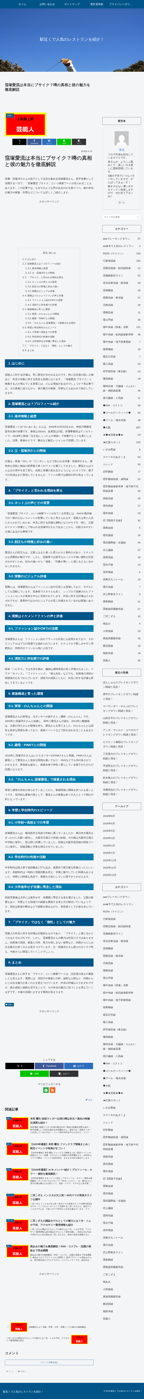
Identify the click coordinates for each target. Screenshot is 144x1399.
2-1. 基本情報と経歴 (38, 268)
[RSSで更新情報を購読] (52, 1090)
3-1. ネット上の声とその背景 (42, 282)
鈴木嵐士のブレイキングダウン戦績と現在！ (120, 780)
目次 (45, 252)
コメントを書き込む (49, 1362)
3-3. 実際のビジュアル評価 (41, 291)
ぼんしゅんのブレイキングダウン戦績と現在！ (120, 684)
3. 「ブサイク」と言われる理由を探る (44, 277)
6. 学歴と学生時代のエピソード (41, 327)
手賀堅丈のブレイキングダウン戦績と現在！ (120, 768)
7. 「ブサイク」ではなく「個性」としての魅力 (48, 345)
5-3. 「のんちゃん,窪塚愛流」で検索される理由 (51, 323)
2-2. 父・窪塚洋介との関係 (41, 273)
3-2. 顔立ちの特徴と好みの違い (43, 286)
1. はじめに (30, 259)
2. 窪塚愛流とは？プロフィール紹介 (43, 263)
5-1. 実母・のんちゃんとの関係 (43, 314)
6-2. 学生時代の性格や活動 (41, 336)
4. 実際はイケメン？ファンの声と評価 (44, 295)
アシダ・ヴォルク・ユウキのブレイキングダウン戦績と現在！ (120, 732)
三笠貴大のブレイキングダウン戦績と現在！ (120, 756)
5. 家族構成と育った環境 (37, 309)
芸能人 (10, 1005)
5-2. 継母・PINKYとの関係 (41, 318)
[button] (79, 142)
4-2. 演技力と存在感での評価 (42, 304)
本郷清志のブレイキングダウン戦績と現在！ (120, 792)
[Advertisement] (49, 101)
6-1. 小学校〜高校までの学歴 (42, 332)
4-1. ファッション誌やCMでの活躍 (45, 300)
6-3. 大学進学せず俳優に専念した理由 (47, 341)
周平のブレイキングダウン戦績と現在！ (120, 696)
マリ (121, 149)
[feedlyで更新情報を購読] (46, 1090)
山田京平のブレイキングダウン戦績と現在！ (120, 720)
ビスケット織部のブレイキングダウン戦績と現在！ (120, 744)
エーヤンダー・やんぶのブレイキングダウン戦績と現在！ (120, 708)
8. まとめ (29, 350)
